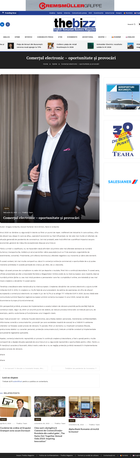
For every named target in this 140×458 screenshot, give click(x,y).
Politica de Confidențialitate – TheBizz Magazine (56, 455)
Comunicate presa (79, 13)
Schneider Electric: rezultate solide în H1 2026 (102, 45)
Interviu (67, 13)
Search (130, 24)
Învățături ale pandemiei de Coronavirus (80, 368)
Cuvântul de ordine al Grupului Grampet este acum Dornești (15, 429)
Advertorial (109, 13)
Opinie (59, 13)
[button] (70, 5)
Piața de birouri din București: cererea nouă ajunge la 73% (22, 45)
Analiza (52, 13)
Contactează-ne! (109, 455)
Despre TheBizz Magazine (25, 455)
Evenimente (98, 13)
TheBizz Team (27, 212)
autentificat (17, 381)
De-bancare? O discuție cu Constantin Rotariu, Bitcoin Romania (26, 368)
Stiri (90, 13)
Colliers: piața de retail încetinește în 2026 (59, 45)
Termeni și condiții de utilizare (88, 455)
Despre (119, 13)
